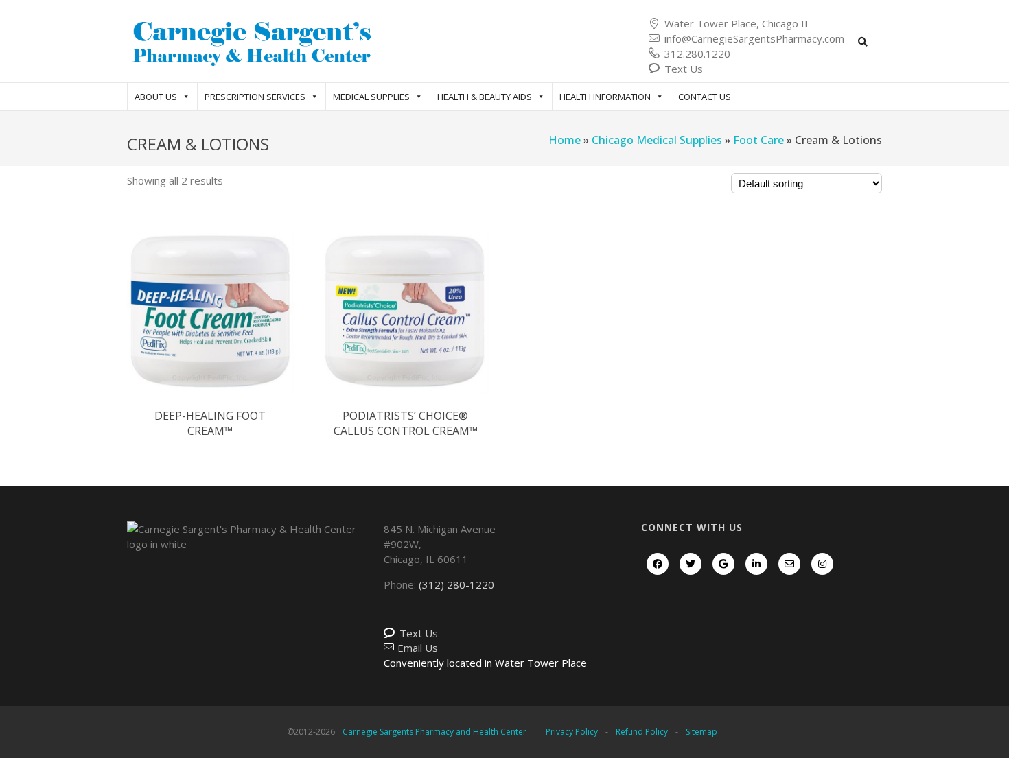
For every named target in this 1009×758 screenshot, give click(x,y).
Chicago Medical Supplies (657, 139)
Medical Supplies (371, 97)
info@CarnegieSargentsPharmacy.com (754, 38)
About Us (156, 97)
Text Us (683, 68)
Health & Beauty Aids (484, 97)
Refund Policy (642, 731)
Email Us (417, 647)
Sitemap (701, 731)
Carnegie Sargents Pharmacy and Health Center (434, 731)
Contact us (704, 97)
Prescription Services (255, 97)
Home (564, 139)
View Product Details (211, 325)
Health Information (605, 97)
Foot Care (758, 139)
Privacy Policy (572, 731)
